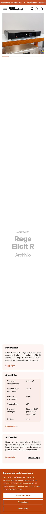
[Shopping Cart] (41, 9)
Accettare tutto (23, 495)
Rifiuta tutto (23, 509)
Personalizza (23, 502)
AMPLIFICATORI (23, 232)
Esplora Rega (34, 457)
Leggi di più (10, 366)
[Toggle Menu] (5, 9)
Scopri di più (10, 427)
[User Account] (37, 9)
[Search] (32, 9)
